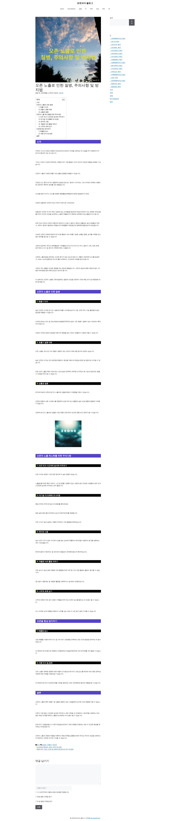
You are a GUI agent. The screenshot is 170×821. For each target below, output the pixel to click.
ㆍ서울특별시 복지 (116, 59)
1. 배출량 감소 (43, 131)
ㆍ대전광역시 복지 (116, 53)
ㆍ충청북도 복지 (115, 87)
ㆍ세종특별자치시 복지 (117, 62)
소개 (37, 102)
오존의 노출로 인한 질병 (44, 105)
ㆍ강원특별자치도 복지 (117, 38)
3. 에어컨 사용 (44, 121)
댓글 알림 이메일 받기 (44, 797)
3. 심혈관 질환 (44, 112)
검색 (111, 18)
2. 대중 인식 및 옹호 (45, 134)
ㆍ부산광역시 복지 (116, 56)
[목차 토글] (63, 99)
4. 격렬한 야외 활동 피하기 (48, 124)
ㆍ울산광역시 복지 (116, 65)
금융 (80, 9)
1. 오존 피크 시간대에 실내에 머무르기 (52, 117)
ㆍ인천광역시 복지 (116, 69)
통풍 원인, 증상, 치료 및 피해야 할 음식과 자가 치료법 (55, 749)
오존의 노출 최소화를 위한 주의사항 (48, 114)
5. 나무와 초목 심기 (45, 126)
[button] (109, 9)
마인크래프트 (71, 9)
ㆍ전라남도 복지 (115, 72)
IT (85, 9)
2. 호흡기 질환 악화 (45, 109)
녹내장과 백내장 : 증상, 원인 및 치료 (49, 747)
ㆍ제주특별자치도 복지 (117, 81)
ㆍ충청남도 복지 (115, 84)
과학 (91, 9)
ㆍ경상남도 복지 (115, 44)
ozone (44, 745)
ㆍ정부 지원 (114, 78)
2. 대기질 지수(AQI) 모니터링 (49, 119)
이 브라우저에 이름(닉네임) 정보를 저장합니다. (53, 792)
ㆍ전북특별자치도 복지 (117, 75)
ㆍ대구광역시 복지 (116, 50)
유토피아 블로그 (85, 3)
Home (62, 9)
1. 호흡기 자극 (43, 107)
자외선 (55, 745)
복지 (103, 9)
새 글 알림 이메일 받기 (44, 801)
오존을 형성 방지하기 (43, 129)
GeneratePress (95, 818)
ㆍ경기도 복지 (114, 41)
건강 (97, 9)
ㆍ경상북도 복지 (115, 47)
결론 (37, 136)
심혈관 (49, 745)
